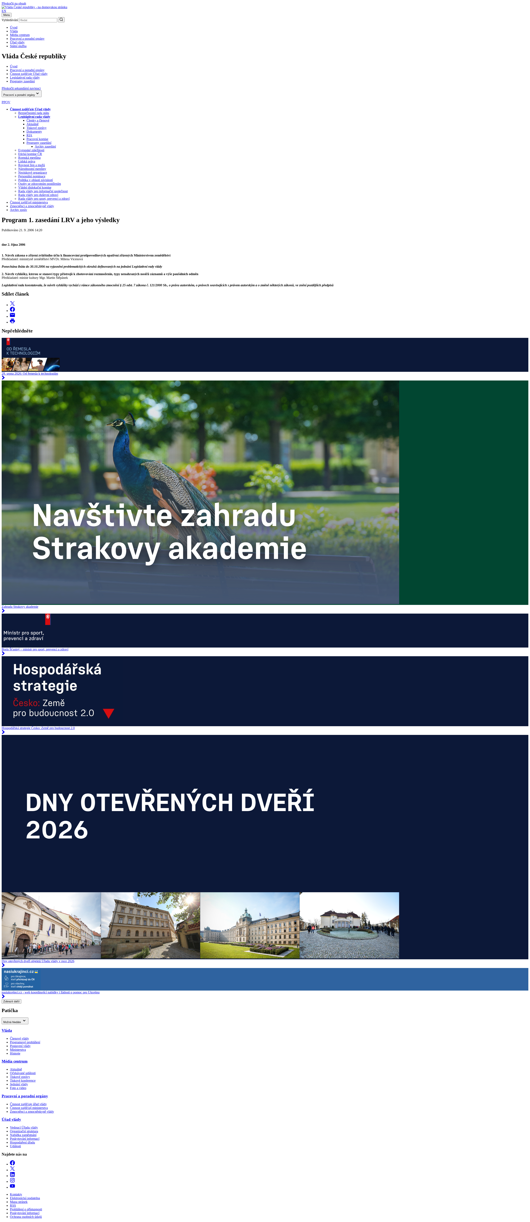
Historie (15, 1053)
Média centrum (20, 35)
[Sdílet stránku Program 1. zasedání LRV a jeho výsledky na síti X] (12, 305)
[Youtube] (12, 1187)
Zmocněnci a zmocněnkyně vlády (32, 206)
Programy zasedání (38, 142)
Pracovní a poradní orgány (27, 38)
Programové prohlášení (25, 1042)
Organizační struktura (24, 1131)
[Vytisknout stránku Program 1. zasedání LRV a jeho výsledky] (12, 322)
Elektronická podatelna (25, 1198)
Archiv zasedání (45, 146)
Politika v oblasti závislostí (35, 180)
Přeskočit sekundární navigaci (21, 88)
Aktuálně (32, 124)
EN (4, 11)
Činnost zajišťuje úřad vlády (28, 1104)
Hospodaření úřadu (22, 1142)
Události (15, 1146)
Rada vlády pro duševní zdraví (38, 195)
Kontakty (16, 1194)
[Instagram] (12, 1181)
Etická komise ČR (30, 154)
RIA (29, 135)
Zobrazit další (11, 1001)
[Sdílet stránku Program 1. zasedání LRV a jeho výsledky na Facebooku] (12, 310)
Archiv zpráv (18, 210)
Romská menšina (29, 157)
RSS (13, 1205)
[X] (12, 1170)
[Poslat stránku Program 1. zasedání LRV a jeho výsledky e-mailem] (12, 316)
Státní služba (18, 46)
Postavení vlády (20, 1046)
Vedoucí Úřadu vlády (24, 1127)
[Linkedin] (12, 1175)
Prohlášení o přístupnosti (26, 1209)
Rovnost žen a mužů (31, 165)
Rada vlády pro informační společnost (43, 191)
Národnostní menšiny (32, 169)
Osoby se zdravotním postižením (39, 183)
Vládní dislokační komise (34, 187)
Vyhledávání (10, 20)
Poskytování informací (24, 1138)
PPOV (6, 102)
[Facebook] (12, 1164)
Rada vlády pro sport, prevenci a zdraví (44, 198)
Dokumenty (34, 131)
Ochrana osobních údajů (26, 1216)
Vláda (14, 31)
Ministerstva (18, 1049)
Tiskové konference (23, 1080)
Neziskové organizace (32, 172)
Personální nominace (31, 176)
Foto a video (18, 1088)
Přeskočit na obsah (14, 3)
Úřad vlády (17, 42)
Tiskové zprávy (36, 128)
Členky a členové (37, 120)
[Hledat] (61, 19)
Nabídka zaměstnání (23, 1135)
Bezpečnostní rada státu (33, 113)
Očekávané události (23, 1073)
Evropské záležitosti (31, 150)
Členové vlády (19, 1038)
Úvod (13, 27)
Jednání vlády (19, 1084)
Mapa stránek (19, 1202)
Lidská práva (26, 161)
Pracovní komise (37, 139)
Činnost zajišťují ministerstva (29, 202)
